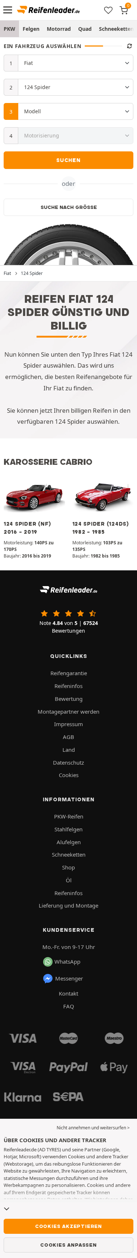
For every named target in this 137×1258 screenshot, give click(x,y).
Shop (68, 867)
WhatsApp (67, 961)
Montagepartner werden (68, 711)
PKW (9, 28)
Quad (85, 28)
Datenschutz (68, 762)
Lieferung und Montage (68, 905)
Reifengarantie (68, 673)
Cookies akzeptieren (68, 1226)
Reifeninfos (68, 685)
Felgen (31, 28)
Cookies (69, 775)
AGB (68, 736)
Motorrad (59, 28)
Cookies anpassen (68, 1245)
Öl (69, 880)
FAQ (68, 1006)
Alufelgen (69, 842)
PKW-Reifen (68, 816)
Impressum (68, 724)
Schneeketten (68, 854)
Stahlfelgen (68, 829)
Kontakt (68, 993)
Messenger (69, 978)
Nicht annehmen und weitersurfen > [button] (93, 1128)
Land (68, 749)
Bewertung (69, 698)
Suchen (68, 160)
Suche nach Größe (69, 207)
